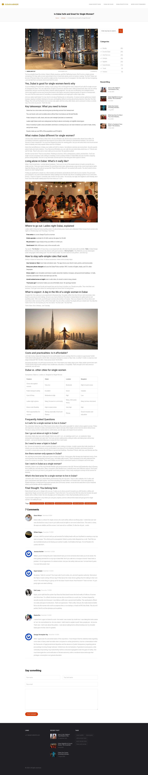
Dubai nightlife (80, 735)
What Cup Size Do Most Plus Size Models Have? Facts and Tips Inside (115, 115)
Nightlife (113, 61)
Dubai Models (113, 65)
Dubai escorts (89, 735)
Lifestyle (63, 18)
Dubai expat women (90, 503)
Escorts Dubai (113, 51)
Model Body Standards (138, 4)
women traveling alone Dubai (63, 503)
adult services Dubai (81, 738)
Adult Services (113, 55)
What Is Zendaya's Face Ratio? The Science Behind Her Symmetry (115, 124)
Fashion (113, 71)
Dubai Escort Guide (95, 4)
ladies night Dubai (78, 503)
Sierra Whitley (31, 71)
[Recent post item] (53, 736)
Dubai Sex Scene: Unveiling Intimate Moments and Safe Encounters (113, 106)
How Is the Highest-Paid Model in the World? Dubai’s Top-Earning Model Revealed (115, 88)
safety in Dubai (49, 503)
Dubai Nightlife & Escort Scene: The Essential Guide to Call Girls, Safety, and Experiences (115, 97)
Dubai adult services (81, 744)
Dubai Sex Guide (108, 4)
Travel (113, 68)
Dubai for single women (36, 503)
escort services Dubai (81, 741)
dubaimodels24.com (33, 735)
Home (57, 18)
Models (113, 48)
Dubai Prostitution (122, 4)
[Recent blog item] (103, 89)
